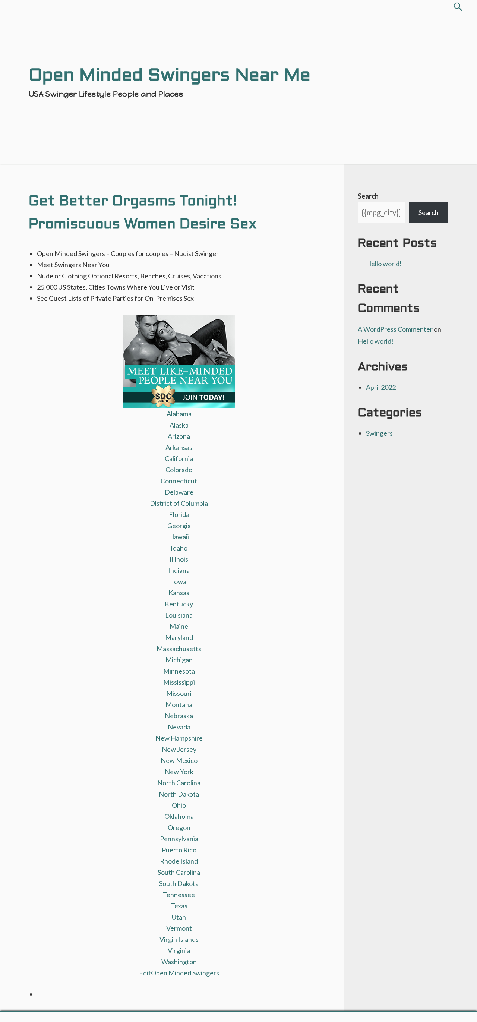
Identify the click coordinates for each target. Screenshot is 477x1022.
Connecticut (179, 481)
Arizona (179, 436)
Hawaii (179, 537)
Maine (179, 626)
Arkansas (178, 447)
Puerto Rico (179, 850)
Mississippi (179, 682)
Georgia (179, 525)
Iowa (179, 581)
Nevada (179, 727)
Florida (179, 514)
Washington (179, 962)
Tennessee (179, 894)
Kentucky (179, 604)
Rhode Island (179, 861)
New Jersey (179, 749)
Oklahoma (179, 816)
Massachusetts (179, 648)
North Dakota (179, 794)
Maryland (179, 637)
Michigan (179, 660)
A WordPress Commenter (395, 329)
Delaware (179, 492)
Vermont (179, 928)
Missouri (179, 693)
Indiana (179, 570)
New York (179, 771)
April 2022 (381, 387)
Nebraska (179, 716)
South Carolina (179, 872)
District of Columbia (179, 503)
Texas (179, 906)
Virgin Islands (179, 939)
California (179, 458)
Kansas (178, 593)
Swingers (379, 433)
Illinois (179, 559)
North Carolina (178, 783)
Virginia (179, 950)
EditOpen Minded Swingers (179, 973)
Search (368, 196)
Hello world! (384, 263)
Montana (178, 704)
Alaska (179, 425)
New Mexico (179, 760)
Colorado (178, 470)
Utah (179, 917)
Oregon (179, 827)
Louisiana (179, 615)
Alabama (179, 414)
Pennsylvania (179, 839)
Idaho (179, 548)
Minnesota (179, 671)
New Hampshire (179, 738)
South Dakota (179, 883)
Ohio (179, 805)
